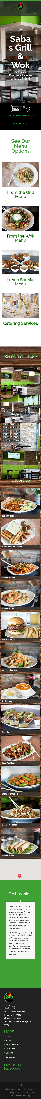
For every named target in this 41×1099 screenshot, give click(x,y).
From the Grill (12, 1048)
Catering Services (20, 323)
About (8, 1040)
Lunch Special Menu (20, 281)
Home (8, 1036)
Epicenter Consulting (20, 1095)
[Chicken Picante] (20, 575)
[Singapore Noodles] (20, 822)
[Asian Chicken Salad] (20, 667)
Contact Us (10, 1057)
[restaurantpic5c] (20, 478)
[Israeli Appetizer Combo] (20, 544)
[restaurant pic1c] (20, 450)
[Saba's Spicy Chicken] (20, 791)
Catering (9, 1053)
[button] (20, 876)
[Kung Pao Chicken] (20, 760)
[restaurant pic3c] (20, 422)
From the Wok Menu (20, 238)
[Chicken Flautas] (20, 853)
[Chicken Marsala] (20, 606)
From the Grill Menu (20, 194)
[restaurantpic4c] (20, 394)
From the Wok (12, 1044)
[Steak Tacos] (20, 729)
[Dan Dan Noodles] (20, 513)
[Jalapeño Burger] (20, 637)
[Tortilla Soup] (20, 698)
